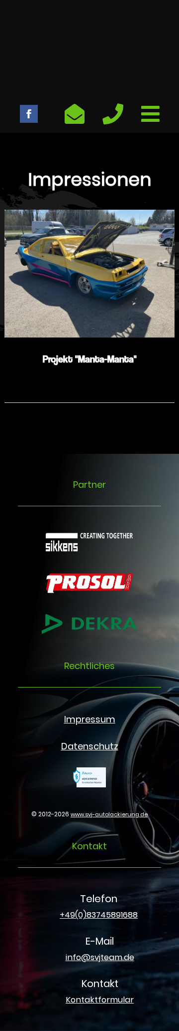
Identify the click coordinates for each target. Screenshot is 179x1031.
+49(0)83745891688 (99, 915)
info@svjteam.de (100, 957)
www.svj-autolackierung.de (109, 814)
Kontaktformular (100, 1000)
